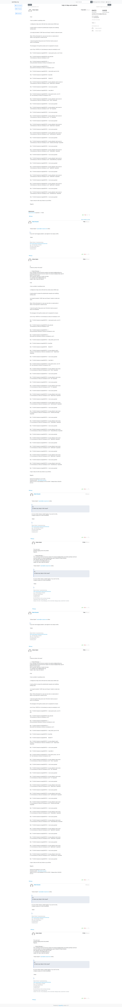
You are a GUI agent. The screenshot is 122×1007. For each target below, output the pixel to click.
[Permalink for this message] (89, 215)
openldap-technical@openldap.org (99, 13)
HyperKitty (61, 1005)
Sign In (103, 1)
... (30, 232)
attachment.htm (31, 212)
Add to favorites (96, 19)
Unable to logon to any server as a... (103, 6)
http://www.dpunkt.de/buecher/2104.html (38, 243)
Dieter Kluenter (35, 221)
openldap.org (15, 2)
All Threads (18, 8)
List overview (19, 5)
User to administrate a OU (33, 6)
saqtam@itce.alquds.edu (42, 228)
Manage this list (97, 1)
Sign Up (109, 1)
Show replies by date (85, 219)
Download (19, 13)
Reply (31, 216)
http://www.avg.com (42, 480)
